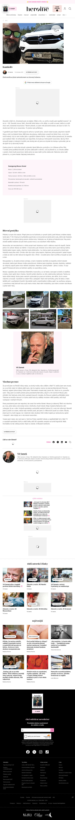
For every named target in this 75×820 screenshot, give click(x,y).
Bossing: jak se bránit (27, 787)
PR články (61, 778)
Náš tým (61, 767)
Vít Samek (22, 453)
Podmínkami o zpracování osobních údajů (43, 743)
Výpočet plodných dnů (8, 765)
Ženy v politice (43, 785)
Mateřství (42, 770)
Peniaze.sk (34, 803)
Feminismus (43, 772)
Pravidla (28, 797)
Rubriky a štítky (62, 780)
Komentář (8, 579)
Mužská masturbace (26, 772)
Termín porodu (6, 782)
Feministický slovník (63, 783)
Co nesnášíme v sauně (27, 775)
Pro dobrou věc (57, 579)
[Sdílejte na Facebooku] (54, 442)
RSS (54, 797)
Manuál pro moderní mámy (65, 772)
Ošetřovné (5, 776)
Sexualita (42, 775)
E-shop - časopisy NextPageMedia (56, 803)
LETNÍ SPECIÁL (57, 7)
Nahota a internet (10, 666)
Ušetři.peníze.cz (27, 803)
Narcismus (42, 767)
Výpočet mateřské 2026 (9, 784)
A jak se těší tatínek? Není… (28, 765)
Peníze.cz (19, 803)
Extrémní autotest (31, 72)
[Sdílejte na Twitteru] (58, 442)
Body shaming (43, 778)
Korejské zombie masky (27, 778)
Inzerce (60, 765)
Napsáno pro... (57, 666)
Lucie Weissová (54, 678)
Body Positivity (33, 636)
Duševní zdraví (43, 783)
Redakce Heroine (7, 651)
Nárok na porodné (7, 771)
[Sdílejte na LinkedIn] (62, 442)
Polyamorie (43, 780)
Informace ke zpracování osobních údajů (41, 797)
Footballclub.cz (43, 803)
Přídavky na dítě (7, 774)
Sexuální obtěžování (45, 765)
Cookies (22, 797)
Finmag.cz (12, 803)
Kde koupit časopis (63, 775)
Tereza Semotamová (56, 649)
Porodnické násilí (10, 636)
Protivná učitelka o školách (28, 767)
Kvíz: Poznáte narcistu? (27, 780)
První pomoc (32, 579)
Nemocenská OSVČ (7, 779)
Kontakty (61, 770)
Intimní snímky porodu (27, 770)
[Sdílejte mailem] (66, 442)
